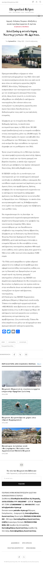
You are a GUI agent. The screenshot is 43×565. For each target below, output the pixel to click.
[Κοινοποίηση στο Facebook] (14, 355)
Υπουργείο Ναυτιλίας (7, 346)
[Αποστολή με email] (26, 355)
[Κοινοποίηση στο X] (20, 355)
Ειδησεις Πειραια (20, 21)
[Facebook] (33, 2)
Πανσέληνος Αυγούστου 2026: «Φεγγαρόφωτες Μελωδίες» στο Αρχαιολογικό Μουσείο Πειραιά (16, 448)
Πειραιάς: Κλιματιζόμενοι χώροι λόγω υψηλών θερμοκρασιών (19, 418)
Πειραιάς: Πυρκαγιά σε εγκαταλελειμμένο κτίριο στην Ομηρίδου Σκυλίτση (21, 390)
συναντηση (22, 342)
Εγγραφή (21, 484)
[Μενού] (39, 16)
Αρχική (9, 21)
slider (3, 342)
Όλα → (39, 364)
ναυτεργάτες (12, 342)
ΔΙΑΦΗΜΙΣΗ (15, 543)
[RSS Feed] (36, 2)
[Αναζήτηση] (40, 2)
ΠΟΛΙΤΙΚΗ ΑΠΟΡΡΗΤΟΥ (16, 548)
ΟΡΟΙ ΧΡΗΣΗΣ (27, 543)
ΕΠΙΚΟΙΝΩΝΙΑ (31, 548)
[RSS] (24, 557)
